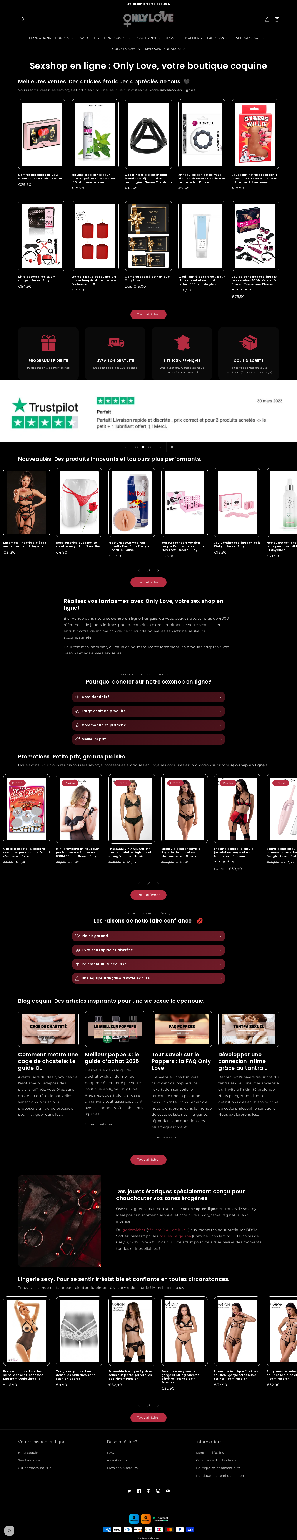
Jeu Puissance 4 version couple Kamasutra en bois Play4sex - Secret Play (182, 546)
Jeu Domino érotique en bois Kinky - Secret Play (237, 544)
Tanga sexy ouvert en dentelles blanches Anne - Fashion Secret (77, 1375)
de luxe (179, 1230)
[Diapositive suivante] (160, 447)
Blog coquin (28, 1453)
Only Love (154, 1538)
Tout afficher (148, 314)
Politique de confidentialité (218, 1468)
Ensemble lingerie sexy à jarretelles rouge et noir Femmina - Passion (234, 852)
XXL (166, 1230)
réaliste (155, 1230)
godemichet (134, 1230)
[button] (23, 19)
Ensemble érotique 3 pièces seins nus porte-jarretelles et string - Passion (130, 1375)
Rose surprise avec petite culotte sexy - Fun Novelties (78, 544)
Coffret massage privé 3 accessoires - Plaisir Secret (40, 177)
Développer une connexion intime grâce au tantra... (243, 1061)
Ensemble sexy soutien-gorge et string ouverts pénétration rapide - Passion (180, 1377)
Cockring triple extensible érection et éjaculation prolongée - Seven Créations (148, 178)
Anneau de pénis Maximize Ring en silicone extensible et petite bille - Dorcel (201, 178)
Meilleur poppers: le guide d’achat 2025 (112, 1058)
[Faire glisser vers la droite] (158, 570)
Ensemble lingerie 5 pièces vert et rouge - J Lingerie (24, 544)
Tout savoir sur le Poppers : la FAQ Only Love (181, 1061)
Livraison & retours (122, 1468)
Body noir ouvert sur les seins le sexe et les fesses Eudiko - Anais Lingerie (23, 1375)
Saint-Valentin (29, 1460)
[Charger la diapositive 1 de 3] (136, 447)
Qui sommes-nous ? (34, 1468)
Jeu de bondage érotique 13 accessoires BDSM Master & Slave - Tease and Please (254, 280)
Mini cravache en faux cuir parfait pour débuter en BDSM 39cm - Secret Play (77, 852)
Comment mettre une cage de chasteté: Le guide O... (48, 1061)
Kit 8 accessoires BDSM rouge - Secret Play (36, 278)
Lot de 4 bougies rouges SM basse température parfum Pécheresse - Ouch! (94, 280)
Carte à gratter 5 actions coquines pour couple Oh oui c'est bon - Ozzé (26, 852)
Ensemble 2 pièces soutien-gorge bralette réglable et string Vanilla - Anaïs (130, 852)
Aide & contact (119, 1460)
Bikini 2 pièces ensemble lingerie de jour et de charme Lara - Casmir (180, 852)
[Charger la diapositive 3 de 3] (149, 447)
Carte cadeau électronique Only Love (147, 278)
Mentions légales (210, 1453)
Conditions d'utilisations (216, 1460)
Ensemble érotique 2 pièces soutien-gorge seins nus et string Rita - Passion (236, 1375)
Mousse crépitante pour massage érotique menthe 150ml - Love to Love (93, 178)
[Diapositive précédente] (126, 447)
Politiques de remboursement (220, 1476)
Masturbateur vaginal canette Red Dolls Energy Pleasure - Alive (128, 546)
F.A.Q (111, 1453)
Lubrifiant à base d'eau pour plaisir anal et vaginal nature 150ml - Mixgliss (201, 280)
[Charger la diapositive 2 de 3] (143, 447)
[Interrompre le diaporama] (171, 447)
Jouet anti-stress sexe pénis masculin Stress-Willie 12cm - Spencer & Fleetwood (254, 178)
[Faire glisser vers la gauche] (139, 570)
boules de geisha (175, 1236)
